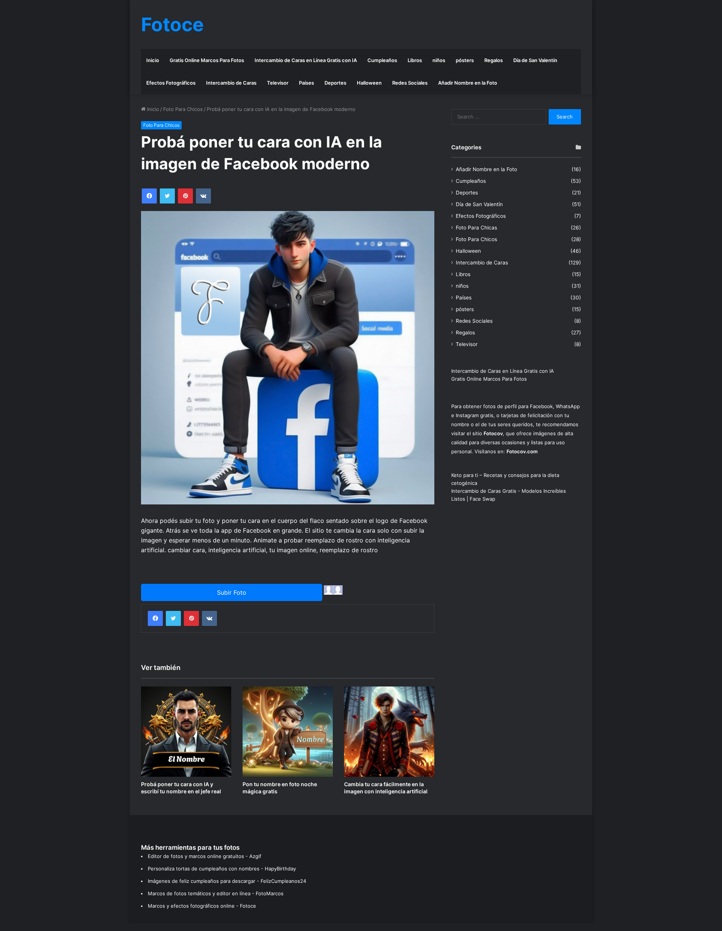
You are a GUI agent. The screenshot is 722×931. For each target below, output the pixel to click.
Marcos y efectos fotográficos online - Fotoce (202, 906)
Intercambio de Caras (231, 83)
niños (438, 60)
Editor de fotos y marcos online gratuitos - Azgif (204, 856)
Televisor (277, 83)
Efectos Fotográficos (171, 83)
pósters (465, 60)
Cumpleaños (382, 60)
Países (306, 83)
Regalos (493, 60)
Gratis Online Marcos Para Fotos (207, 60)
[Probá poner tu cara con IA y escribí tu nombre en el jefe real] (186, 731)
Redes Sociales (410, 83)
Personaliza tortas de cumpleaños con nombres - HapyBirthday (222, 869)
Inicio (152, 60)
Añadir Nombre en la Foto (467, 83)
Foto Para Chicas (476, 228)
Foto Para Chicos (183, 109)
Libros (415, 60)
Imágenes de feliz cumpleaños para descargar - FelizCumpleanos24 (227, 881)
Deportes (335, 83)
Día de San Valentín (535, 60)
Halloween (369, 83)
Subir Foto (231, 592)
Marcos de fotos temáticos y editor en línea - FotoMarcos (216, 893)
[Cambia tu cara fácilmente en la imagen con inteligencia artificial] (389, 731)
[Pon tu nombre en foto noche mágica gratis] (288, 731)
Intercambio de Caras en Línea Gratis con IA (306, 60)
